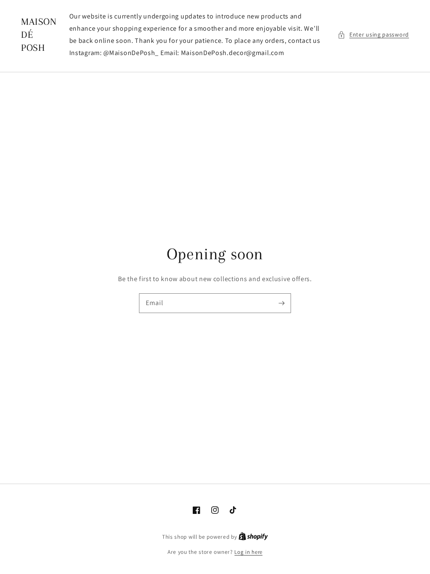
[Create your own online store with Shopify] (253, 536)
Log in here (248, 552)
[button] (373, 34)
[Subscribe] (281, 303)
